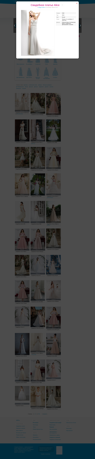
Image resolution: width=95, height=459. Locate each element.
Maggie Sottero (41, 7)
